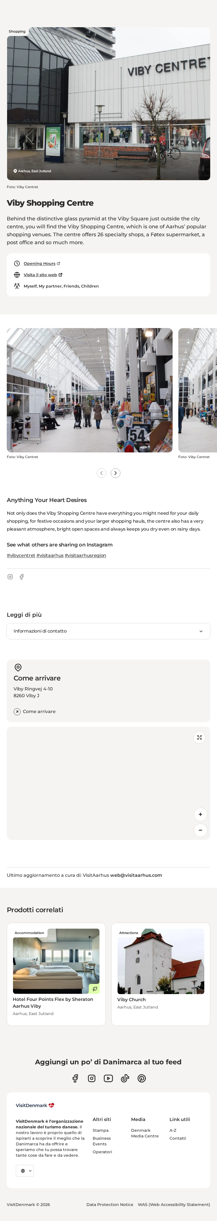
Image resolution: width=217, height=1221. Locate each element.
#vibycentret (21, 555)
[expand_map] (199, 737)
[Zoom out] (200, 830)
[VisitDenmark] (35, 1105)
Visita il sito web (40, 274)
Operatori (102, 1151)
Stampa (100, 1130)
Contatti (178, 1138)
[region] (108, 783)
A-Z (173, 1130)
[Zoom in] (200, 814)
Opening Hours (39, 263)
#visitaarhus (50, 555)
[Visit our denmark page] (75, 1078)
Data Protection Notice (109, 1204)
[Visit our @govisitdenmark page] (125, 1078)
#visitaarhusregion (85, 555)
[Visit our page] (92, 1078)
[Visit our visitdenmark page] (108, 1078)
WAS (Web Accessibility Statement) (174, 1204)
